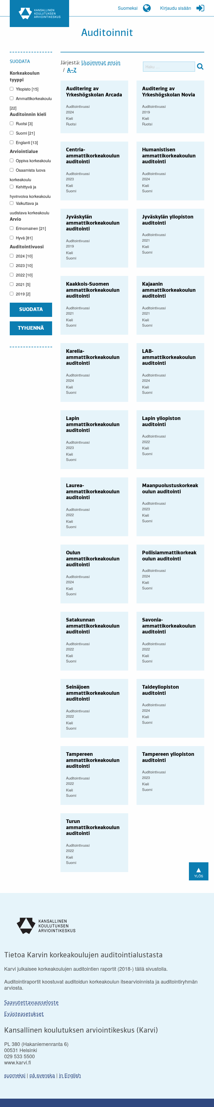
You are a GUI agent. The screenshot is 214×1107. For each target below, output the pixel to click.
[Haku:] (169, 67)
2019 (22, 294)
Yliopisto (26, 89)
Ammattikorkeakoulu (31, 103)
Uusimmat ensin (100, 62)
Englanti (26, 142)
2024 (24, 256)
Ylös (198, 870)
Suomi (25, 133)
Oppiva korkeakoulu (33, 160)
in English (70, 1075)
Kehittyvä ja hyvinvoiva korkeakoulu (30, 191)
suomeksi (14, 1075)
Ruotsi (24, 123)
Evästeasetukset (24, 1014)
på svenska (42, 1075)
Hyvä (24, 238)
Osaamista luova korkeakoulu (27, 174)
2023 (24, 265)
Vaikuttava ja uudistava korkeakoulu (29, 207)
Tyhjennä (31, 328)
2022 (24, 275)
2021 (22, 284)
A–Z (71, 70)
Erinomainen (30, 228)
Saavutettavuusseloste (31, 1002)
